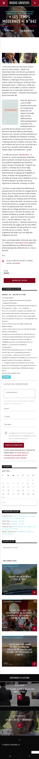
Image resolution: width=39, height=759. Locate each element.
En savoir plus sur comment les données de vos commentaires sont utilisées (16, 455)
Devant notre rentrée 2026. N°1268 (20, 578)
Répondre (6, 377)
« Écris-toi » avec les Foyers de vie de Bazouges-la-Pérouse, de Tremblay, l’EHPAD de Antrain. (19, 614)
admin (17, 31)
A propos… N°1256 (17, 521)
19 (13, 490)
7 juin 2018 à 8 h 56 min (19, 295)
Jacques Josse (23, 242)
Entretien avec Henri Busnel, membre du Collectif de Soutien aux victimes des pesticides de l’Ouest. (19, 650)
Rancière (25, 154)
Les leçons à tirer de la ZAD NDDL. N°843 (20, 690)
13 (18, 487)
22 (28, 490)
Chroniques (28, 14)
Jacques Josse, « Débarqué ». (20, 720)
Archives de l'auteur (19, 280)
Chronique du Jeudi (13, 14)
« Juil (3, 502)
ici (16, 95)
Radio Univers (19, 3)
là (9, 157)
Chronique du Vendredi (12, 602)
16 (33, 487)
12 (13, 487)
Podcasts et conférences (13, 638)
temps (17, 263)
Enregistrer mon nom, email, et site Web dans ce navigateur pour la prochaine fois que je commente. (22, 433)
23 (33, 490)
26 (13, 494)
